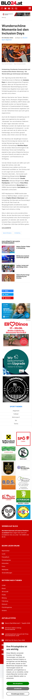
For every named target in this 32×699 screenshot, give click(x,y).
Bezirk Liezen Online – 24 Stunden (11, 3)
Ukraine (4, 610)
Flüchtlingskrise (7, 607)
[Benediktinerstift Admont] (16, 14)
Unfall (3, 585)
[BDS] (8, 483)
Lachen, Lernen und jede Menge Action (22, 266)
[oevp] (23, 497)
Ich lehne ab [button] (17, 688)
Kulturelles (5, 563)
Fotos (3, 566)
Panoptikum (5, 557)
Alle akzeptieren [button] (18, 683)
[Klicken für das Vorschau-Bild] (16, 53)
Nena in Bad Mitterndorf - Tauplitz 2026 (17, 623)
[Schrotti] (8, 453)
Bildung (4, 598)
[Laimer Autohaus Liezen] (23, 468)
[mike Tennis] (8, 512)
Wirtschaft (5, 591)
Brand (4, 588)
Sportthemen (16, 406)
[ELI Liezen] (16, 334)
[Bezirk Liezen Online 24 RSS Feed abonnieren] (12, 8)
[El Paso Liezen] (8, 497)
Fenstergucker (6, 560)
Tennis (16, 424)
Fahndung (5, 601)
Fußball (16, 414)
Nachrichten (5, 551)
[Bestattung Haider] (23, 483)
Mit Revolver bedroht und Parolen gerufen (22, 256)
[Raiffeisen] (8, 439)
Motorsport (16, 417)
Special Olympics (7, 233)
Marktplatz (5, 569)
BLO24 (25, 38)
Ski (16, 420)
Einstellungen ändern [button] (17, 694)
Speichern (8, 298)
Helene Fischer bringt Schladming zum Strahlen (22, 276)
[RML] (16, 362)
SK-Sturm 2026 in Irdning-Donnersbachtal (13, 628)
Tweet (6, 294)
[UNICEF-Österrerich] (16, 311)
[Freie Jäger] (23, 453)
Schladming (17, 233)
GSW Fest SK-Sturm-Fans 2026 (15, 640)
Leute (3, 554)
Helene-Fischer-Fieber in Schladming (23, 247)
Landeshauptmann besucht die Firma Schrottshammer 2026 (16, 634)
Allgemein (16, 411)
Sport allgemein (7, 40)
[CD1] (23, 512)
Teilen (6, 291)
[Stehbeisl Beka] (8, 468)
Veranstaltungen (7, 573)
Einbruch (4, 604)
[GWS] (16, 389)
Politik (4, 595)
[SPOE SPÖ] (23, 439)
